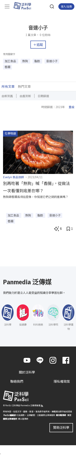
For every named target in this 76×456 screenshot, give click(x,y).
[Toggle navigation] (7, 6)
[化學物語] (38, 151)
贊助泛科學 (61, 427)
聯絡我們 (16, 381)
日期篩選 (43, 96)
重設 (71, 107)
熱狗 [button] (25, 61)
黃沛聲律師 (61, 415)
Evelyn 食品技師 (13, 177)
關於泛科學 (27, 372)
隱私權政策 (62, 381)
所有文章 (8, 86)
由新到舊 (7, 96)
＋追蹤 (38, 44)
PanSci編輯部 (9, 415)
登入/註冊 (66, 6)
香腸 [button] (7, 67)
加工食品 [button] (11, 61)
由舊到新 (25, 96)
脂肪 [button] (37, 61)
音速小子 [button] (52, 61)
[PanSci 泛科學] (24, 5)
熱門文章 (24, 86)
